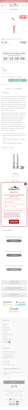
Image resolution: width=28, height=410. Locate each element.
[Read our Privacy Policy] (23, 213)
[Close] (25, 184)
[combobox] (7, 207)
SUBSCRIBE (14, 221)
